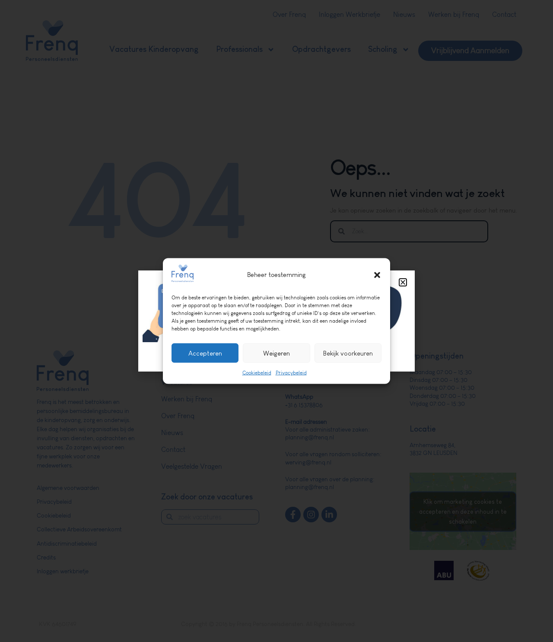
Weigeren (276, 352)
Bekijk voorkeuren (348, 352)
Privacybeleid (291, 373)
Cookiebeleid (256, 373)
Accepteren (205, 352)
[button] (377, 274)
